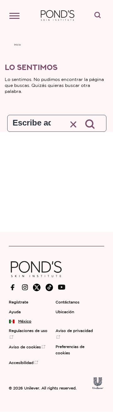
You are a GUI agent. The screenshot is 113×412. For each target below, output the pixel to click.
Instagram (25, 287)
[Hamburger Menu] (17, 17)
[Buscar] (90, 124)
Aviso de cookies (25, 347)
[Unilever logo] (98, 387)
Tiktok (49, 287)
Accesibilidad (21, 363)
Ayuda (15, 312)
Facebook (13, 287)
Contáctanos (67, 302)
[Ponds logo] (36, 280)
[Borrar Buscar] (73, 124)
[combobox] (32, 121)
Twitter (36, 287)
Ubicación (65, 312)
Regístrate (18, 302)
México (24, 321)
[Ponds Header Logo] (57, 23)
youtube (61, 287)
